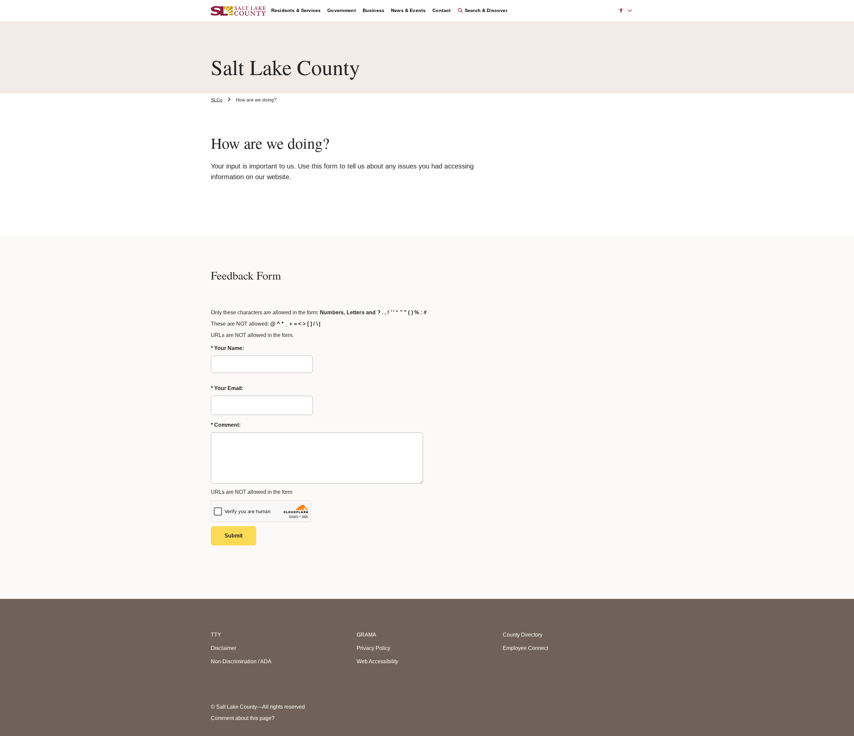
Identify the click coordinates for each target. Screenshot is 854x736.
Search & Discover (485, 10)
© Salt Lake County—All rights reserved (258, 707)
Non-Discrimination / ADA (241, 661)
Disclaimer (223, 648)
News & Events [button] (408, 10)
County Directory (522, 635)
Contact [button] (441, 10)
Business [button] (373, 10)
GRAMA (366, 635)
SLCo (217, 99)
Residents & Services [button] (296, 10)
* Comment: (226, 425)
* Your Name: (227, 348)
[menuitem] (299, 10)
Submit (234, 535)
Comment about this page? (243, 718)
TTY (216, 635)
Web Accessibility (377, 661)
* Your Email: (227, 388)
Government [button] (341, 10)
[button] (625, 11)
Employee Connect (525, 648)
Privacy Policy (373, 648)
